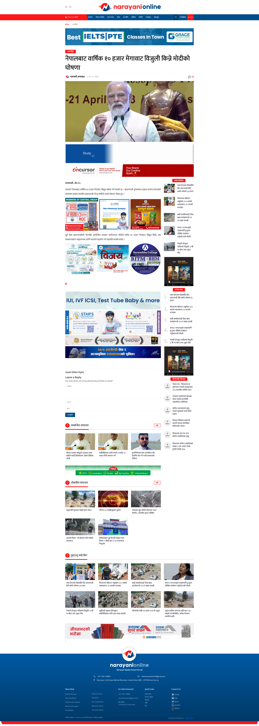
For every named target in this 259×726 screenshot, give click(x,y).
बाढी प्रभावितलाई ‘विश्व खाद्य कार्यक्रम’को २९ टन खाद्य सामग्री (185, 217)
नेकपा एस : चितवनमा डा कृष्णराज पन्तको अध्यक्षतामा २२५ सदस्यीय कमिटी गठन (182, 387)
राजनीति (125, 17)
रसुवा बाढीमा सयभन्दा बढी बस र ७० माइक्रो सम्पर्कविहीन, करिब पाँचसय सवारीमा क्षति (178, 613)
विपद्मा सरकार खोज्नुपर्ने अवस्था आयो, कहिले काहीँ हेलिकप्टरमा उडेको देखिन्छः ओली (79, 455)
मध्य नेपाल (110, 17)
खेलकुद (156, 17)
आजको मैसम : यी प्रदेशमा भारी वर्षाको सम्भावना (79, 539)
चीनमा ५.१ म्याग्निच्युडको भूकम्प (110, 510)
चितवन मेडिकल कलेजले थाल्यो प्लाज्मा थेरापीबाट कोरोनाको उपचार (181, 423)
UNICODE (190, 17)
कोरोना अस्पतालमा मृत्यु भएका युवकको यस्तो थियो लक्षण (181, 411)
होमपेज (90, 17)
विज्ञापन (147, 700)
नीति (146, 703)
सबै (157, 425)
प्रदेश (118, 17)
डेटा (146, 706)
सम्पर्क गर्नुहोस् (149, 697)
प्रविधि (141, 17)
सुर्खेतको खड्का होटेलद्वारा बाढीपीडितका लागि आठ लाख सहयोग (112, 612)
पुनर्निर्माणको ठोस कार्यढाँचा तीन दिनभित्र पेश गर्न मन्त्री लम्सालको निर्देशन (143, 455)
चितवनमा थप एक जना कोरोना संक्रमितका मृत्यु (180, 435)
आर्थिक (133, 17)
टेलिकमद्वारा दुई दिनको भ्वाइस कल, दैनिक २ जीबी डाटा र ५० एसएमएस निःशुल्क (111, 540)
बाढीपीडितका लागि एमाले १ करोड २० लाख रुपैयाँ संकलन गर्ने (112, 454)
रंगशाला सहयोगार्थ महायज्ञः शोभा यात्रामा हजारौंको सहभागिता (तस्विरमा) (182, 399)
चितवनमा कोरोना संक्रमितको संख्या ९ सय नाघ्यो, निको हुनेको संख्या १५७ (182, 446)
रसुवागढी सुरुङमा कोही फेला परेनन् (79, 510)
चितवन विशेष (100, 17)
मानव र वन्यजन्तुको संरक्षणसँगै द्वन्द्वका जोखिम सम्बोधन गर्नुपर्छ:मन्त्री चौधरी (184, 232)
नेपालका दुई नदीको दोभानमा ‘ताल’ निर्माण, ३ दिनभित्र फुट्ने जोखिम (144, 511)
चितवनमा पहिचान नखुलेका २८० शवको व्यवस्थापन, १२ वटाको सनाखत (185, 203)
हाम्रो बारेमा (148, 694)
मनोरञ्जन (148, 17)
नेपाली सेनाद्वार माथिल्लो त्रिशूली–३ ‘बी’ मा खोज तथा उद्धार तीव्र (185, 248)
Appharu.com (190, 718)
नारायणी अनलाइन (77, 76)
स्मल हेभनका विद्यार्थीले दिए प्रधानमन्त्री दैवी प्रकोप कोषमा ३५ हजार (185, 188)
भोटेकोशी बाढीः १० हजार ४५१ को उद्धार (146, 610)
